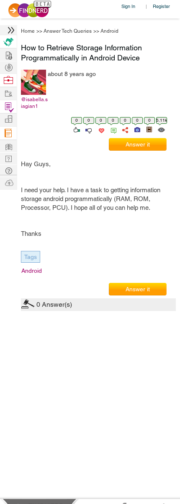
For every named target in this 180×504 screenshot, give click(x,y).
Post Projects (8, 54)
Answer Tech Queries (68, 31)
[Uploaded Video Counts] (149, 129)
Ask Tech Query (8, 170)
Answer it (138, 144)
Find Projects (8, 93)
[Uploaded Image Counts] (136, 129)
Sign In (128, 6)
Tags (30, 256)
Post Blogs (8, 182)
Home (28, 31)
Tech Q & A (8, 158)
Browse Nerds (8, 66)
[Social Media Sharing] (124, 129)
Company (8, 119)
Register (161, 6)
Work (8, 80)
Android (109, 31)
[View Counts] (161, 129)
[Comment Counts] (112, 129)
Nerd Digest (8, 146)
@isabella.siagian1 (34, 103)
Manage (8, 106)
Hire (8, 41)
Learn (8, 133)
